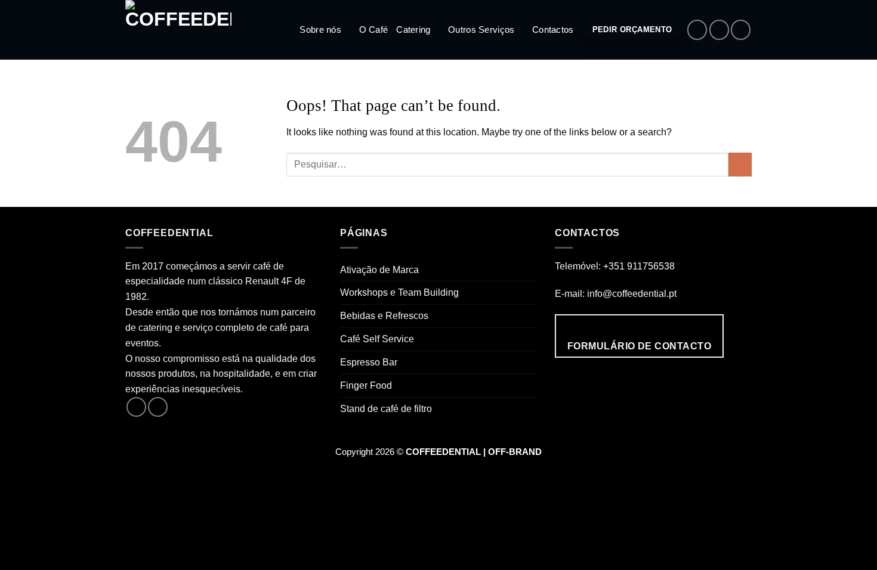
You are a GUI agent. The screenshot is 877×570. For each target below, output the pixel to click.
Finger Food (366, 385)
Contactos (553, 30)
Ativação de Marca (379, 269)
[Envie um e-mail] (741, 29)
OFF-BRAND (515, 452)
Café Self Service (377, 338)
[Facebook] (697, 29)
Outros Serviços (481, 30)
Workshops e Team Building (399, 292)
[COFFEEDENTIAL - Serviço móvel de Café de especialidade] (185, 30)
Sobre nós (320, 30)
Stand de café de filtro (386, 408)
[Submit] (740, 164)
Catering (413, 30)
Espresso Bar (368, 362)
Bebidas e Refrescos (384, 315)
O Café (373, 30)
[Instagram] (719, 29)
